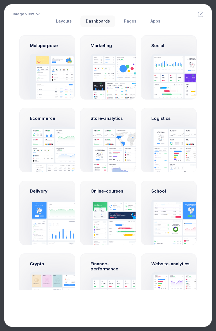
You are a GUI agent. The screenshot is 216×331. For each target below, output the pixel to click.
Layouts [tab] (64, 21)
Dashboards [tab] (98, 21)
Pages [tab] (130, 21)
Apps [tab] (155, 21)
